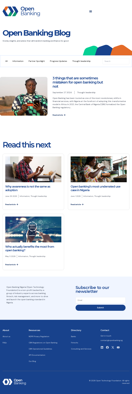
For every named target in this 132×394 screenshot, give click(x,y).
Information (18, 61)
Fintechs (74, 342)
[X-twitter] (112, 347)
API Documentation (37, 355)
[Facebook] (107, 347)
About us (6, 336)
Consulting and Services (81, 349)
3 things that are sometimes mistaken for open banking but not (78, 82)
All (6, 61)
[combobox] (116, 61)
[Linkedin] (102, 347)
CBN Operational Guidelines (40, 349)
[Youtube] (118, 347)
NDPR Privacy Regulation (39, 336)
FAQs (5, 342)
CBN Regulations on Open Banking (43, 342)
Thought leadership (81, 61)
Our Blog (32, 361)
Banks (73, 336)
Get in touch (106, 336)
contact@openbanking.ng (112, 340)
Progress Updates (58, 61)
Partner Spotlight (37, 61)
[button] (91, 11)
